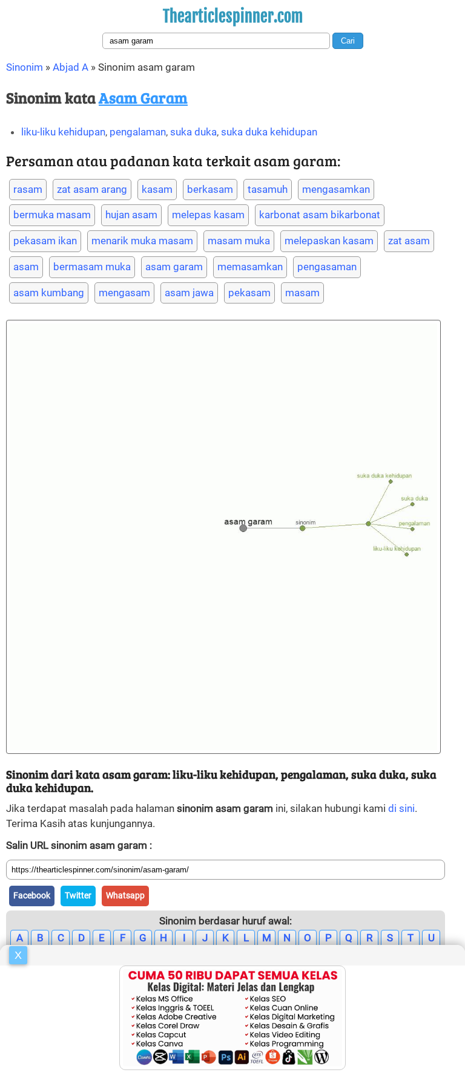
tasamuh (268, 189)
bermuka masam (52, 215)
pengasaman (327, 267)
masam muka (239, 241)
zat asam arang (92, 189)
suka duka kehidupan (269, 132)
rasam (27, 189)
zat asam (409, 241)
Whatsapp (125, 895)
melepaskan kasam (329, 241)
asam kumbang (48, 293)
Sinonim (24, 67)
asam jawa (189, 293)
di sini (401, 808)
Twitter (78, 895)
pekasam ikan (45, 241)
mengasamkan (336, 189)
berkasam (210, 189)
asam (26, 267)
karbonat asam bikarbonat (319, 215)
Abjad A (70, 67)
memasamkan (250, 267)
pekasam (249, 293)
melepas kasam (208, 215)
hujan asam (131, 215)
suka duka (193, 132)
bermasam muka (92, 267)
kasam (157, 189)
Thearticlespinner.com (233, 16)
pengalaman (138, 132)
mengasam (124, 293)
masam (302, 293)
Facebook (31, 895)
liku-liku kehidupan (63, 132)
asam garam (174, 267)
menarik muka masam (142, 241)
